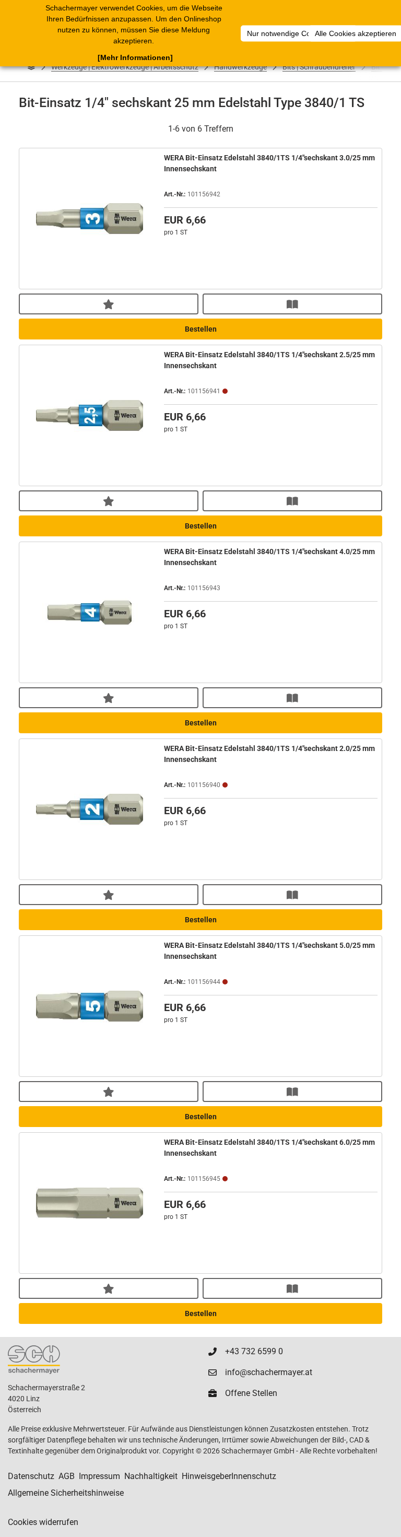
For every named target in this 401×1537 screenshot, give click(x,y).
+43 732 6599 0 (254, 1351)
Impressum (99, 1476)
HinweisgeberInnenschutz (229, 1476)
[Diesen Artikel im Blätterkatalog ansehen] (292, 304)
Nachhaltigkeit (151, 1476)
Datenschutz (31, 1476)
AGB (66, 1476)
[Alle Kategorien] (31, 67)
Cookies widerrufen (43, 1522)
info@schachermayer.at (268, 1372)
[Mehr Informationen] (135, 57)
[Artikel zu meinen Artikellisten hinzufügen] (108, 304)
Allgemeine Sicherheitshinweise (66, 1493)
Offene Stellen (251, 1393)
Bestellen (201, 329)
